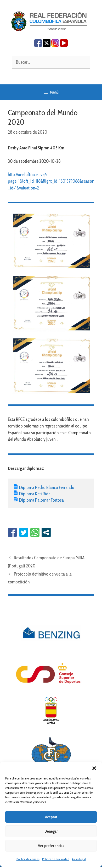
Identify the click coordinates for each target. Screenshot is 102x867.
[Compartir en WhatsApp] (34, 532)
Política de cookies (27, 859)
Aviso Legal (79, 859)
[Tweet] (23, 532)
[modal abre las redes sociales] (46, 532)
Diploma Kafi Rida (34, 493)
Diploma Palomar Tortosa (41, 500)
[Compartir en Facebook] (12, 532)
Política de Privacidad (55, 859)
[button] (94, 768)
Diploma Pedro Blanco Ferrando (46, 487)
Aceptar (51, 817)
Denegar (51, 831)
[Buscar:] (51, 62)
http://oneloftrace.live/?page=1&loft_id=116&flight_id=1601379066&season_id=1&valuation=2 (51, 181)
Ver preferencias (51, 845)
